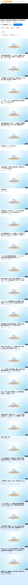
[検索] (19, 2)
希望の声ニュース (7, 24)
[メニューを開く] (1, 2)
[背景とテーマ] (24, 2)
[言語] (21, 2)
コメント (3, 31)
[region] (14, 11)
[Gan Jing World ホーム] (7, 1)
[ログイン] (26, 2)
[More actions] (27, 55)
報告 (19, 27)
